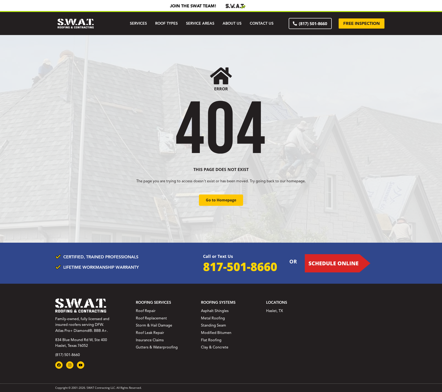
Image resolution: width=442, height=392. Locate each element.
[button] (138, 23)
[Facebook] (59, 365)
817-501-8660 (240, 266)
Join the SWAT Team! (193, 6)
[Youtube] (80, 365)
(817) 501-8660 (67, 355)
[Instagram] (69, 365)
